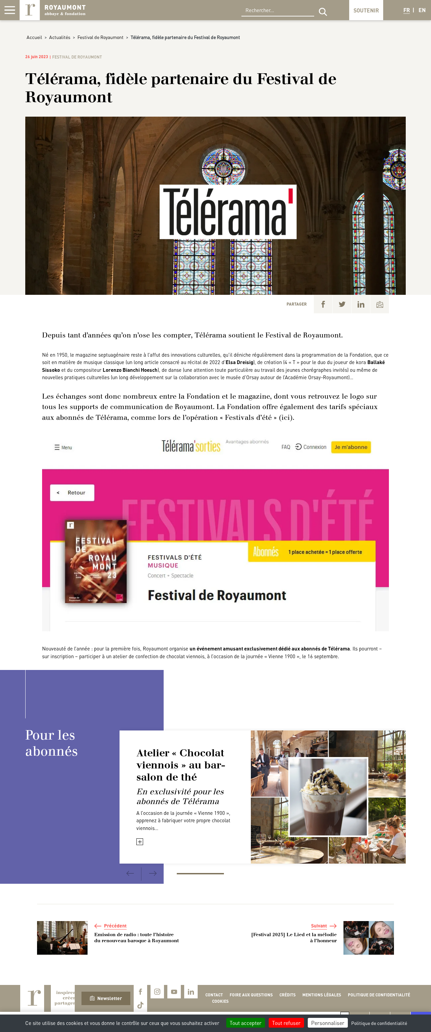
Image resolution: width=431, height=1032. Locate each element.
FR (406, 9)
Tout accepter (246, 1022)
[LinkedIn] (361, 304)
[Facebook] (323, 304)
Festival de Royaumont (100, 37)
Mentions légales (321, 994)
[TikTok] (140, 1005)
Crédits (287, 994)
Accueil (34, 37)
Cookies (220, 1001)
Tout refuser (286, 1022)
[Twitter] (342, 304)
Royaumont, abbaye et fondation (53, 10)
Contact (214, 994)
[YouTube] (174, 991)
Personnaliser (327, 1022)
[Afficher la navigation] (9, 10)
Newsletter (109, 998)
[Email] (379, 304)
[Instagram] (157, 991)
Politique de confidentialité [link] (379, 1023)
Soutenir (366, 10)
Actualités (59, 37)
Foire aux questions (251, 994)
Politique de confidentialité (379, 994)
